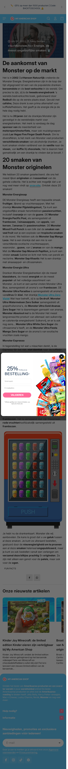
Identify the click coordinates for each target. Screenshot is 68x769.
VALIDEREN (17, 395)
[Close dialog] (61, 356)
